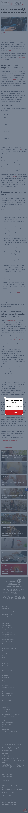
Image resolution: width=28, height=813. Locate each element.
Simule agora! (14, 412)
